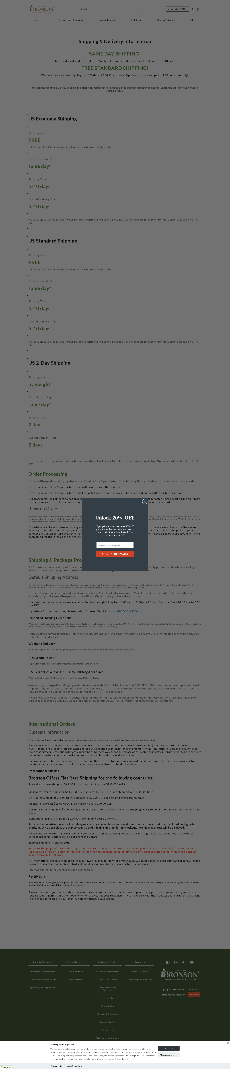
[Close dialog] (145, 501)
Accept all (169, 1048)
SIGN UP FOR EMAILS (115, 554)
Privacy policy (56, 1066)
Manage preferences (168, 1055)
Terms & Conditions (73, 1066)
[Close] (228, 1043)
